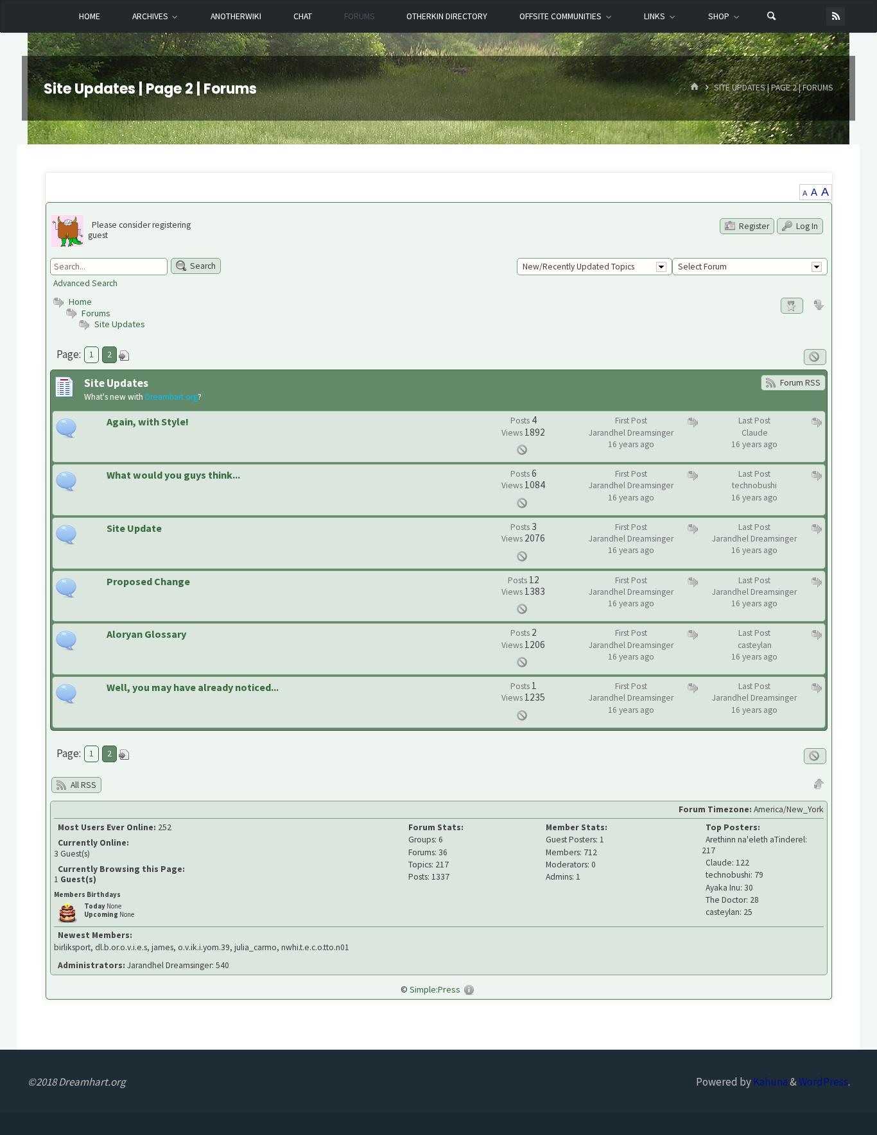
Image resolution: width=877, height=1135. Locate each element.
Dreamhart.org (171, 396)
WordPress (823, 1082)
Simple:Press (435, 989)
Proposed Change (148, 582)
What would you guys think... (173, 475)
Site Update (134, 528)
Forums (95, 313)
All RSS (82, 785)
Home (79, 301)
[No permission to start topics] (815, 357)
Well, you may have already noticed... (193, 687)
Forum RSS (799, 382)
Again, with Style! (148, 422)
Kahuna (769, 1082)
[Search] (772, 17)
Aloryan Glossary (146, 634)
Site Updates (119, 324)
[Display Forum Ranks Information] (792, 306)
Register (753, 226)
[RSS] (835, 16)
